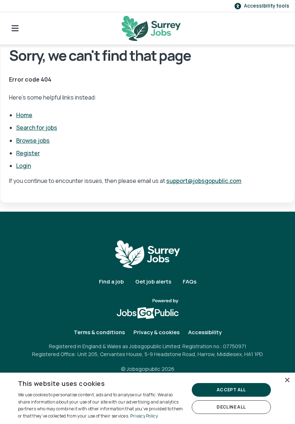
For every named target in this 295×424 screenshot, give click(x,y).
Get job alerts (153, 281)
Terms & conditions (99, 332)
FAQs (189, 281)
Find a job (111, 281)
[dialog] (147, 398)
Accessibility (205, 332)
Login (23, 166)
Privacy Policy (144, 416)
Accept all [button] (231, 390)
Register (28, 153)
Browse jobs (33, 140)
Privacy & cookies (156, 332)
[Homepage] (151, 28)
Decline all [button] (231, 407)
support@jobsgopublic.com (203, 181)
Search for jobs (36, 128)
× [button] (287, 380)
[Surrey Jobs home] (147, 254)
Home (24, 115)
